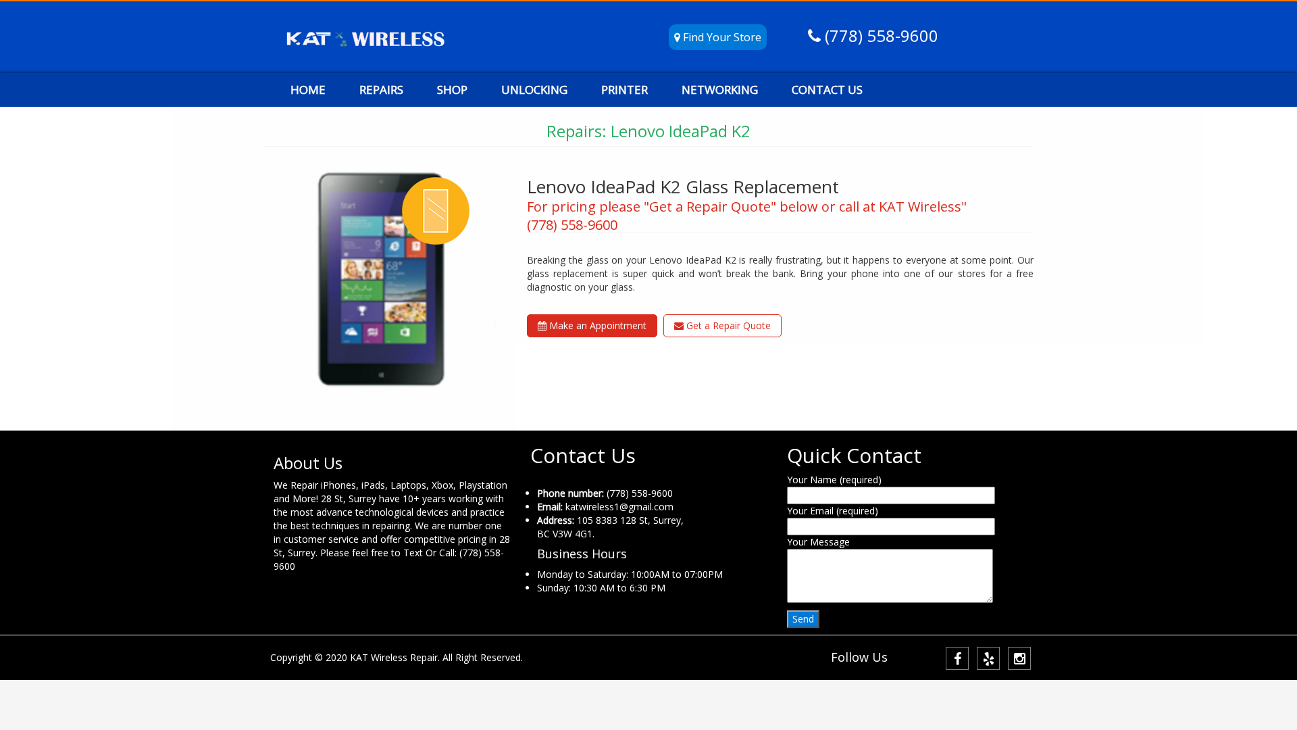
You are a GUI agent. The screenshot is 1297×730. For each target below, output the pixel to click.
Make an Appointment (596, 325)
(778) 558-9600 (879, 35)
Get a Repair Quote (727, 325)
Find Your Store (720, 37)
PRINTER (624, 89)
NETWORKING (720, 89)
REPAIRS (381, 89)
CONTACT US (827, 89)
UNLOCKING (534, 89)
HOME (308, 89)
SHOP (452, 89)
